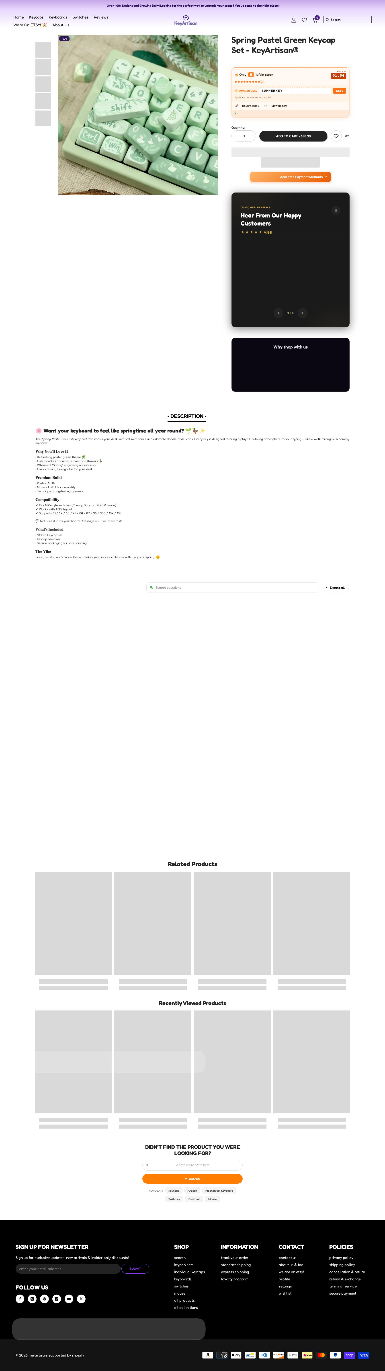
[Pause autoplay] (336, 210)
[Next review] (302, 313)
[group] (290, 273)
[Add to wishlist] (336, 135)
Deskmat (194, 1199)
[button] (290, 162)
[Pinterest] (44, 1299)
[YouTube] (69, 1299)
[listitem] (246, 372)
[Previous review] (278, 313)
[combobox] (351, 19)
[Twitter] (81, 1299)
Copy (339, 90)
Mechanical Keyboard (219, 1190)
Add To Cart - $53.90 (293, 136)
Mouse (212, 1199)
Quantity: (238, 127)
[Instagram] (32, 1299)
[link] (73, 981)
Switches (174, 1199)
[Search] (327, 19)
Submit (135, 1268)
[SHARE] (346, 136)
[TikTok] (56, 1299)
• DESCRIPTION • (187, 416)
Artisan (192, 1190)
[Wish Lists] (304, 20)
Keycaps (173, 1190)
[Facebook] (20, 1299)
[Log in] (293, 20)
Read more (316, 280)
